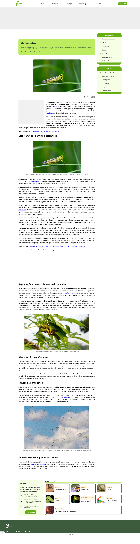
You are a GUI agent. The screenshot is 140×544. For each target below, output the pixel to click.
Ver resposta (31, 512)
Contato (37, 532)
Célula (42, 4)
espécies (49, 113)
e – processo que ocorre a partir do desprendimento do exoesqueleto (63, 246)
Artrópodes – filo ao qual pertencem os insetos (45, 131)
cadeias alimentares (38, 464)
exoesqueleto (36, 181)
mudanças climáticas (66, 397)
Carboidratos (106, 61)
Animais (104, 53)
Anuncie (27, 532)
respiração (22, 210)
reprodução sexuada (70, 293)
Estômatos (105, 83)
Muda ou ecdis (34, 246)
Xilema (104, 87)
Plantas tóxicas (106, 91)
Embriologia (83, 4)
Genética (99, 4)
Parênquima (106, 80)
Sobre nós (9, 532)
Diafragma (105, 46)
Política (18, 532)
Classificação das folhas (109, 72)
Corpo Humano (107, 57)
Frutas (104, 50)
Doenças (55, 4)
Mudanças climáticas (108, 39)
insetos (38, 179)
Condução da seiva (108, 76)
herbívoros (55, 106)
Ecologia (69, 4)
